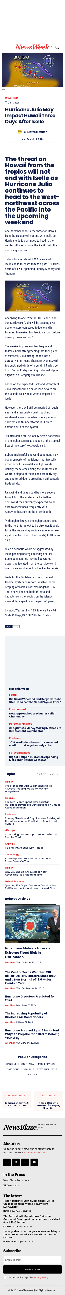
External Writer (37, 131)
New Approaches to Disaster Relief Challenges (32, 715)
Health (9, 782)
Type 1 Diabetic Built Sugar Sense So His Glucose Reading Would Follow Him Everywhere (28, 788)
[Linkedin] (25, 1162)
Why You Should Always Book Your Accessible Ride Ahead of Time (26, 873)
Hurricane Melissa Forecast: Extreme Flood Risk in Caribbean (29, 952)
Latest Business (19, 752)
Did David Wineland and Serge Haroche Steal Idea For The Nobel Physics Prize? (35, 700)
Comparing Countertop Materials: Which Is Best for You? (31, 836)
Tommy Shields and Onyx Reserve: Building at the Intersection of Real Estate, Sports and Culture (32, 821)
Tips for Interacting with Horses (24, 848)
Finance (10, 798)
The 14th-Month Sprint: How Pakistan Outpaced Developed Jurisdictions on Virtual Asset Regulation (32, 804)
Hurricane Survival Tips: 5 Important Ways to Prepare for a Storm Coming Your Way (32, 1034)
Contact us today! (34, 1152)
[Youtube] (34, 1162)
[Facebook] (7, 1162)
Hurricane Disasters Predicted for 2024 (30, 998)
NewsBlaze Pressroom (16, 1180)
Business (10, 814)
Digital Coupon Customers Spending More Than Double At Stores (33, 758)
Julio (16, 627)
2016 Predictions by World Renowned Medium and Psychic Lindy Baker (33, 744)
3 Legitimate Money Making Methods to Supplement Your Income (35, 729)
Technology (12, 854)
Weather (11, 98)
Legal (13, 695)
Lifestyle (10, 830)
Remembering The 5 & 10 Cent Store (16, 1104)
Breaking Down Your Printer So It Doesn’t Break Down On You (29, 860)
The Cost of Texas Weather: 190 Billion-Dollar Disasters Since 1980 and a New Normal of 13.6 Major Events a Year (30, 977)
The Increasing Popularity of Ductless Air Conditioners (26, 1015)
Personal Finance (20, 723)
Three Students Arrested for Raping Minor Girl (48, 1105)
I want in (30, 1269)
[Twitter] (16, 1162)
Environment (17, 709)
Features (15, 738)
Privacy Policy (41, 1277)
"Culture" (41, 774)
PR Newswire (11, 1185)
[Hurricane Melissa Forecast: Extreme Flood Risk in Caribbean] (32, 923)
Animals (10, 844)
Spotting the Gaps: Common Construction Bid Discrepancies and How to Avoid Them (30, 887)
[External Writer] (21, 132)
